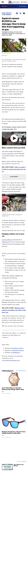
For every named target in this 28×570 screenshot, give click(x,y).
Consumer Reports (7, 240)
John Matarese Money (17, 348)
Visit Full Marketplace (21, 370)
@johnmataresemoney (17, 350)
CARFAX (18, 276)
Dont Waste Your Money (7, 13)
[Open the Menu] (2, 2)
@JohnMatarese (15, 352)
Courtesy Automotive (8, 153)
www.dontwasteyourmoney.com (11, 360)
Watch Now (23, 2)
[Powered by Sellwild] (24, 461)
